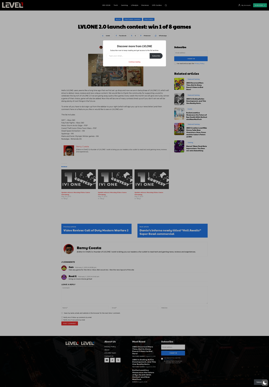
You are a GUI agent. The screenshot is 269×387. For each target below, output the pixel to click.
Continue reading (134, 62)
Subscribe (156, 56)
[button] (265, 383)
